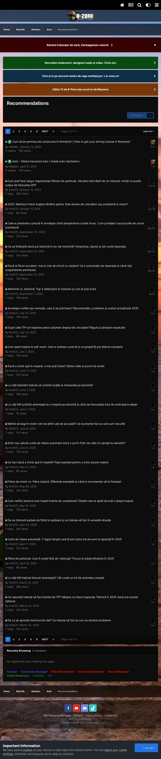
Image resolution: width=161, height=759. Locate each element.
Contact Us (111, 715)
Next (45, 131)
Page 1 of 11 (68, 131)
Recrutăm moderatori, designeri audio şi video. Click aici (80, 62)
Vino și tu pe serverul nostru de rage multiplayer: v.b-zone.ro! (80, 76)
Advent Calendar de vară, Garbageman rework (78, 45)
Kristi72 (13, 189)
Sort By (148, 131)
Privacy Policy (94, 715)
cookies (27, 750)
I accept (148, 747)
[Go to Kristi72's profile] (152, 181)
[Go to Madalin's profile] (153, 142)
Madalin (13, 146)
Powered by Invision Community (80, 722)
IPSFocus (65, 715)
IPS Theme (50, 715)
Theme (77, 715)
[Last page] (53, 131)
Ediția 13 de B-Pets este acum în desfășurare (81, 89)
